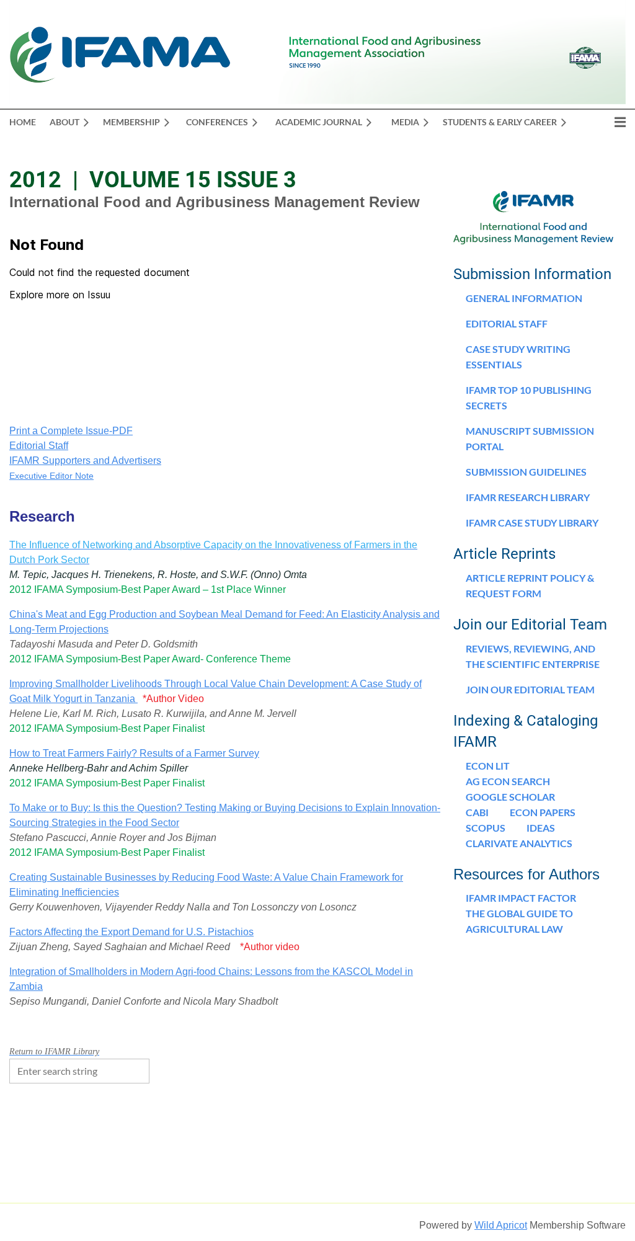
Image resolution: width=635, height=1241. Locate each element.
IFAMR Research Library (528, 497)
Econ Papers (542, 812)
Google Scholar (510, 797)
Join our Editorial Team (530, 689)
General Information (524, 298)
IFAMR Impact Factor (521, 898)
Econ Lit (488, 766)
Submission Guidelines (526, 472)
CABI (477, 812)
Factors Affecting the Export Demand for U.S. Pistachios (131, 932)
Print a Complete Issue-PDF (71, 430)
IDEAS (540, 828)
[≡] (607, 122)
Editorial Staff (38, 445)
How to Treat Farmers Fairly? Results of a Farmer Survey (134, 753)
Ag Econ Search (508, 781)
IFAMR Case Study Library (532, 522)
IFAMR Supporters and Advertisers (85, 460)
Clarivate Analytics (519, 843)
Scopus (485, 828)
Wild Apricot (500, 1225)
